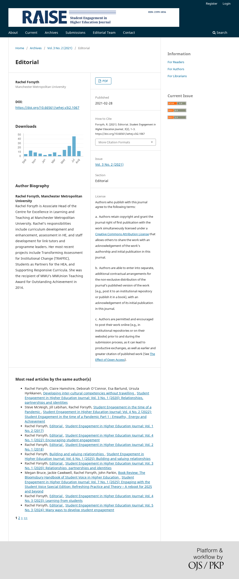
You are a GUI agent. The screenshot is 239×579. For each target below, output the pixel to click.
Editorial (56, 426)
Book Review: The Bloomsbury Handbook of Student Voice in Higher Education (85, 474)
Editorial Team (104, 32)
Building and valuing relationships (77, 454)
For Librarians (177, 76)
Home (19, 48)
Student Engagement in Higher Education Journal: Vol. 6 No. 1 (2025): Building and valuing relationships (88, 456)
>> (26, 518)
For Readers (176, 62)
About (13, 32)
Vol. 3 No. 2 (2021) (59, 48)
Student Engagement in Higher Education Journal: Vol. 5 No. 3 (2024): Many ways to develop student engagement (89, 507)
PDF (105, 81)
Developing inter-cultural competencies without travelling (89, 393)
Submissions (75, 32)
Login (227, 3)
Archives (51, 32)
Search (221, 32)
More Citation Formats (114, 142)
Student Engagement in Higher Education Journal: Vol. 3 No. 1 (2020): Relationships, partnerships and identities (87, 398)
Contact (129, 32)
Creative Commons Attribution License (122, 234)
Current (31, 32)
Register (211, 3)
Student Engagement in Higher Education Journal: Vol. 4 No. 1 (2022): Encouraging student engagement (89, 437)
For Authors (176, 69)
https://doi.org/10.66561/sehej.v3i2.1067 (47, 107)
